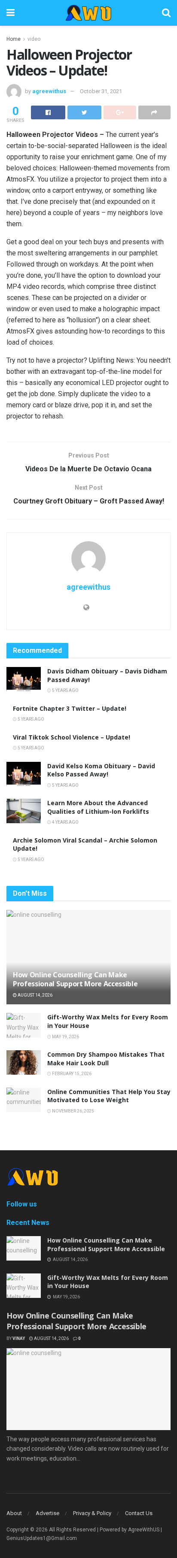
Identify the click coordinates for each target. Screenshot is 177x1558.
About (14, 1513)
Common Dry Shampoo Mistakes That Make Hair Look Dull (106, 1058)
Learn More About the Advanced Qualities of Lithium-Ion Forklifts (98, 807)
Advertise (47, 1513)
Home (13, 39)
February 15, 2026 (71, 1073)
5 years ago (65, 690)
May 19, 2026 (65, 1036)
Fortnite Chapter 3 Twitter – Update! (69, 708)
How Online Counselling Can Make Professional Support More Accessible (75, 979)
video (33, 39)
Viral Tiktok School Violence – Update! (71, 737)
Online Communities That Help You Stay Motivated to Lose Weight (109, 1096)
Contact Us (139, 1513)
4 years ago (65, 822)
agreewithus (49, 91)
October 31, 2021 (101, 91)
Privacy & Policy (92, 1513)
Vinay (18, 1338)
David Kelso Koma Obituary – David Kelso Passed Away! (101, 770)
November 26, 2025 (72, 1111)
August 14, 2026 (34, 995)
